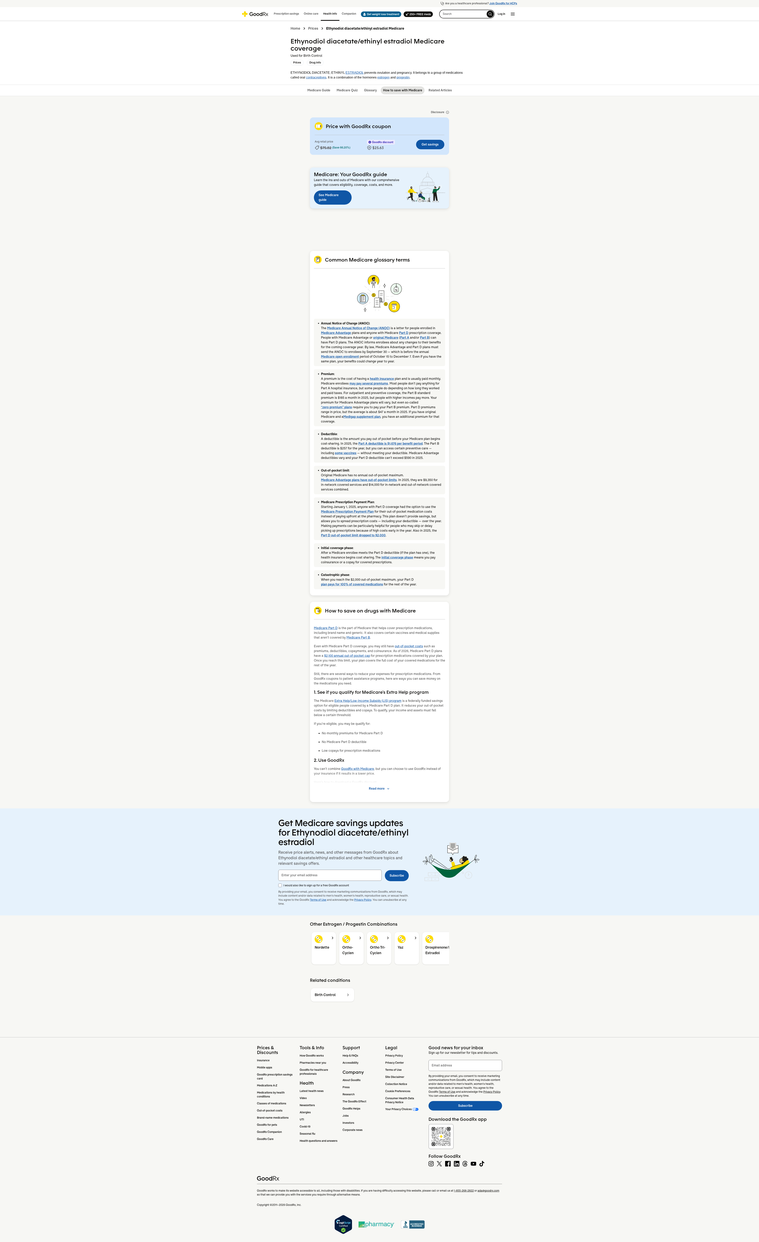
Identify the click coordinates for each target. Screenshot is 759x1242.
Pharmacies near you (313, 1062)
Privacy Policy (362, 900)
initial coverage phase (397, 557)
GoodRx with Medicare (357, 769)
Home (295, 28)
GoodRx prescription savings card (275, 1076)
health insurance (382, 379)
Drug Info (315, 62)
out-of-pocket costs (409, 646)
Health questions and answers (318, 1141)
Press (346, 1087)
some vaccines (345, 453)
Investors (348, 1123)
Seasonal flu (307, 1133)
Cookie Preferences (397, 1091)
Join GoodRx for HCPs (503, 3)
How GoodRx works (312, 1055)
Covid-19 (305, 1126)
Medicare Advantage (336, 333)
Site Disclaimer (394, 1077)
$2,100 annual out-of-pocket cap (347, 656)
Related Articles (440, 90)
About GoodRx (352, 1080)
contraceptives (316, 77)
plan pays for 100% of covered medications (352, 584)
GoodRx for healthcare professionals (314, 1072)
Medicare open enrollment (340, 356)
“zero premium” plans (336, 407)
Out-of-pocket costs (269, 1110)
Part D (403, 333)
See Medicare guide (329, 197)
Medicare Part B (358, 637)
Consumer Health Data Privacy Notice (400, 1100)
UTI (302, 1119)
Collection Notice (396, 1084)
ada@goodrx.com (488, 1190)
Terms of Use (318, 900)
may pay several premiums (368, 383)
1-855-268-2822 (464, 1190)
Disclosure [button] (437, 112)
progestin (403, 77)
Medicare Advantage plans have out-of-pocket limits (359, 480)
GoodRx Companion (269, 1132)
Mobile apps (264, 1067)
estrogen (383, 77)
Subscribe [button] (397, 875)
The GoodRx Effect (354, 1101)
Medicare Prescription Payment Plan (347, 511)
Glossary (370, 90)
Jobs (346, 1115)
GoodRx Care (265, 1139)
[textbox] (330, 875)
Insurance (263, 1060)
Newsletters (307, 1105)
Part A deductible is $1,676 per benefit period (390, 443)
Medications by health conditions (271, 1094)
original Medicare (385, 338)
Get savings (430, 144)
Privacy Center (394, 1062)
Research (349, 1094)
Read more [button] (377, 788)
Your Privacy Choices (398, 1109)
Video (303, 1098)
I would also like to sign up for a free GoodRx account (316, 885)
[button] (380, 14)
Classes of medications (271, 1103)
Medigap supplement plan (361, 417)
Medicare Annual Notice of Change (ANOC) (358, 328)
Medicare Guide (318, 90)
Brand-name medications (273, 1117)
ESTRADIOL (354, 72)
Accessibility (350, 1062)
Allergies (305, 1112)
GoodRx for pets (267, 1125)
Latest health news (312, 1091)
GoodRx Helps (351, 1108)
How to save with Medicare (402, 90)
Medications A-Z (267, 1085)
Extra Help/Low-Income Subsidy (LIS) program (367, 701)
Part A (404, 338)
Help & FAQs (350, 1055)
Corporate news (353, 1130)
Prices (313, 28)
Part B (424, 338)
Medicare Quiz (347, 90)
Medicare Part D (326, 628)
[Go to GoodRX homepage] (255, 14)
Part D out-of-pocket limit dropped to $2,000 (353, 535)
